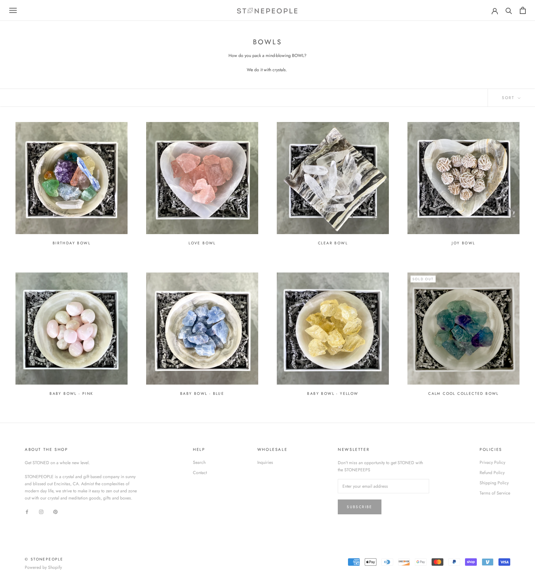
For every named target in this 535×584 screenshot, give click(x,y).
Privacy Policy (492, 462)
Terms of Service (495, 493)
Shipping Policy (494, 483)
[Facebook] (27, 511)
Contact (200, 472)
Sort (509, 98)
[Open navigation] (13, 10)
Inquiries (265, 462)
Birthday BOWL (71, 243)
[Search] (509, 10)
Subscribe (359, 507)
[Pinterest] (55, 511)
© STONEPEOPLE (44, 559)
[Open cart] (523, 10)
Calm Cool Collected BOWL (463, 393)
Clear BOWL (333, 243)
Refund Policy (492, 472)
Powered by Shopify (43, 567)
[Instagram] (41, 511)
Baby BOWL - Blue (202, 393)
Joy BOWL (463, 243)
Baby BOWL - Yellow (332, 393)
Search (199, 462)
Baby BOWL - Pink (71, 393)
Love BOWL (202, 243)
